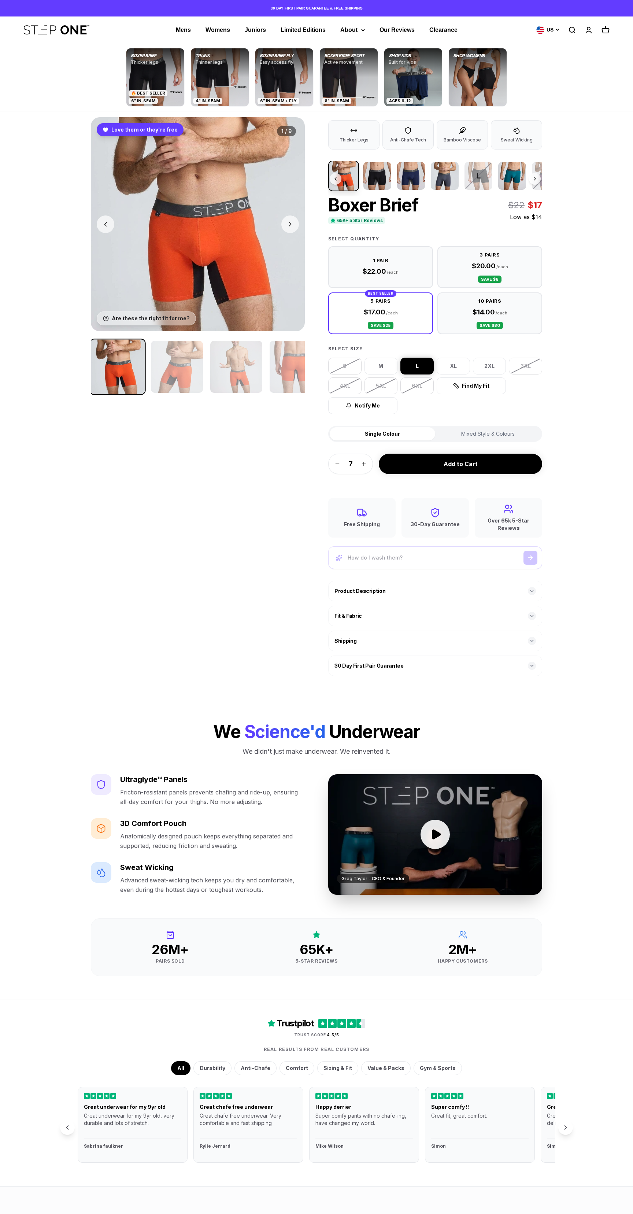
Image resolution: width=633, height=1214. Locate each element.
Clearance (443, 30)
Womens (218, 30)
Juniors (255, 30)
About (349, 30)
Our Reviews (397, 30)
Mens (183, 30)
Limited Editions (303, 30)
